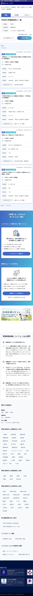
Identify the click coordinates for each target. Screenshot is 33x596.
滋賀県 (11, 476)
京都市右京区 (16, 494)
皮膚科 (13, 457)
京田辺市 (26, 504)
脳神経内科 (5, 441)
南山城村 (5, 511)
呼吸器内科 (5, 437)
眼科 (25, 454)
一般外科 (5, 444)
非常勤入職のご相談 (20, 538)
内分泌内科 (14, 441)
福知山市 (25, 498)
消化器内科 (13, 434)
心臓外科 (22, 444)
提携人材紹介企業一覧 (24, 554)
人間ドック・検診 (7, 463)
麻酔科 (20, 460)
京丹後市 (5, 507)
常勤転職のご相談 (7, 538)
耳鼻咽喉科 (5, 457)
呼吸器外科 (5, 447)
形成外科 (5, 450)
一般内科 (5, 434)
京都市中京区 (23, 491)
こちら (22, 297)
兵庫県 (4, 479)
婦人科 (12, 454)
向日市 (4, 504)
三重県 (4, 476)
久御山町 (20, 507)
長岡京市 (12, 504)
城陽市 (25, 501)
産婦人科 (5, 454)
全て (2, 417)
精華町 (27, 507)
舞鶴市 (4, 501)
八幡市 (19, 504)
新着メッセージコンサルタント (10, 551)
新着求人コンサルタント (9, 554)
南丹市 (12, 507)
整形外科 (23, 447)
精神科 (19, 454)
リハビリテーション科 (16, 450)
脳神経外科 (14, 447)
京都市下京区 (6, 494)
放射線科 (5, 460)
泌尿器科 (21, 457)
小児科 (27, 450)
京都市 (4, 491)
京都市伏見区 (26, 494)
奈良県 (11, 479)
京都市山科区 (6, 498)
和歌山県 (18, 479)
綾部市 (11, 501)
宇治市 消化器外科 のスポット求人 (11, 526)
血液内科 (14, 437)
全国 (2, 412)
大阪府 (25, 476)
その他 (17, 463)
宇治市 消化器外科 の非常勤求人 (11, 523)
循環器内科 (22, 434)
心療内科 (22, 437)
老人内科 (23, 441)
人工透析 (13, 460)
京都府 (6, 412)
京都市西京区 (16, 498)
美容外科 (28, 460)
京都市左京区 (13, 491)
